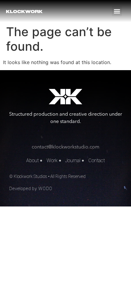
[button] (117, 11)
